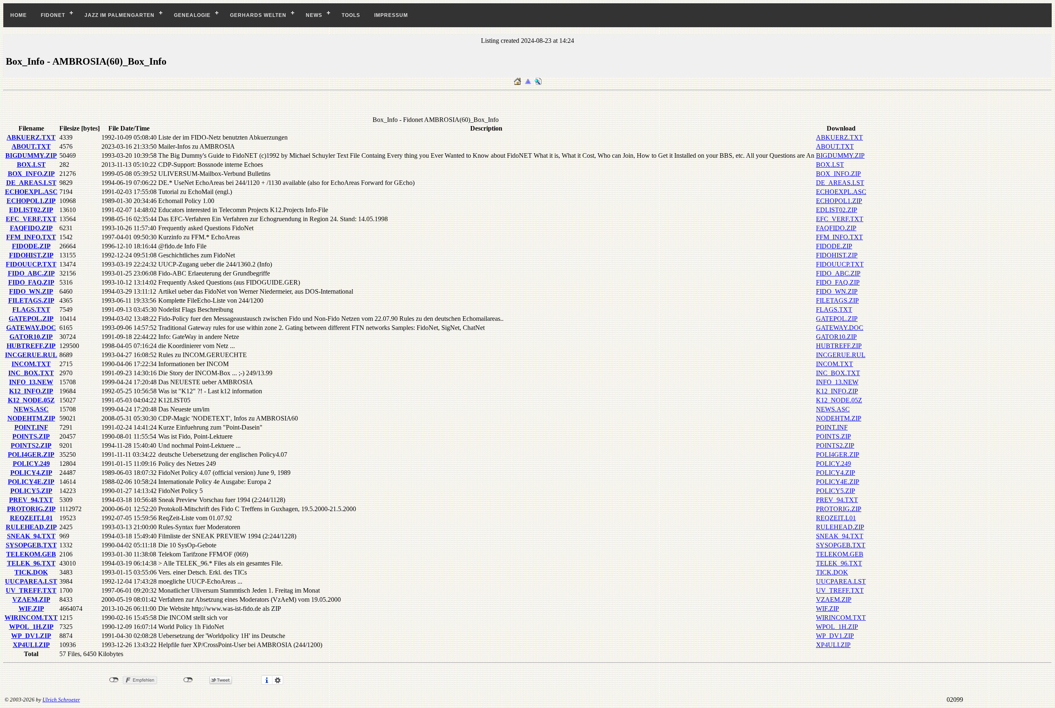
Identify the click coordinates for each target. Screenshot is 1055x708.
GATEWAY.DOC (31, 327)
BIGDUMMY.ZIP (31, 155)
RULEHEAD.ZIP (31, 526)
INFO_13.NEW (31, 382)
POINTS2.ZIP (31, 445)
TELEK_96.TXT (31, 563)
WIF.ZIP (31, 608)
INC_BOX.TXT (31, 372)
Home (18, 15)
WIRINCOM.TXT (31, 617)
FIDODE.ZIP (31, 246)
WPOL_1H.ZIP (31, 626)
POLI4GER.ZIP (31, 454)
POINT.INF (31, 427)
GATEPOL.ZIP (31, 318)
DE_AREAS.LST (31, 182)
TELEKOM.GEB (31, 554)
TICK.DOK (31, 572)
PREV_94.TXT (31, 499)
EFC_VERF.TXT (31, 218)
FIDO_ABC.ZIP (31, 273)
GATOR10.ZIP (31, 336)
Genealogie (192, 15)
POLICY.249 (31, 463)
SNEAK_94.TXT (31, 536)
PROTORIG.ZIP (31, 508)
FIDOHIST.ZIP (31, 255)
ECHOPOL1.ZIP (31, 200)
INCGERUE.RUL (31, 354)
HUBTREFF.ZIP (31, 345)
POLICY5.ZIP (31, 490)
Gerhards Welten (258, 15)
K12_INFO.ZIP (31, 391)
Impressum (391, 15)
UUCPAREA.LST (31, 581)
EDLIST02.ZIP (31, 209)
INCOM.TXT (31, 363)
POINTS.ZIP (31, 436)
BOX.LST (31, 164)
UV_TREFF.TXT (31, 590)
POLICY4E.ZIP (31, 481)
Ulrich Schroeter (61, 699)
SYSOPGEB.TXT (31, 545)
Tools (351, 15)
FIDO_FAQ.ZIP (31, 282)
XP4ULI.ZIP (31, 644)
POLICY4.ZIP (31, 472)
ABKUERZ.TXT (31, 137)
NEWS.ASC (31, 409)
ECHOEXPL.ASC (31, 191)
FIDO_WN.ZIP (31, 291)
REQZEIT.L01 (31, 517)
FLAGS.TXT (31, 309)
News (314, 15)
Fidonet (53, 15)
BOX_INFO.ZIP (31, 173)
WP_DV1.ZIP (31, 635)
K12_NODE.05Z (31, 400)
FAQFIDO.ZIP (31, 227)
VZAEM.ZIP (31, 599)
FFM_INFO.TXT (31, 237)
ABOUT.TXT (31, 146)
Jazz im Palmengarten (119, 15)
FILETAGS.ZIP (31, 300)
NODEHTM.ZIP (31, 418)
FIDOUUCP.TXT (31, 264)
